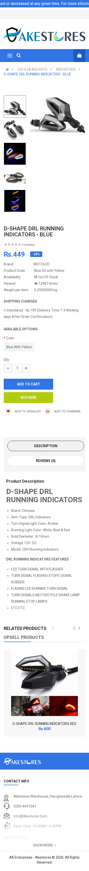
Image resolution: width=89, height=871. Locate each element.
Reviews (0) (46, 461)
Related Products (25, 628)
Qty (6, 360)
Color (10, 338)
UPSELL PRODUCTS (24, 637)
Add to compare (67, 411)
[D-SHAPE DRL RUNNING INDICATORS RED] (44, 682)
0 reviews (28, 245)
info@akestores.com (30, 816)
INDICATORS (66, 69)
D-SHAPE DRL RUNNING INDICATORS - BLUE (37, 74)
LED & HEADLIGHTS (32, 69)
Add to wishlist (27, 411)
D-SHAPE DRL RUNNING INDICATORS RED (44, 724)
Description (45, 446)
